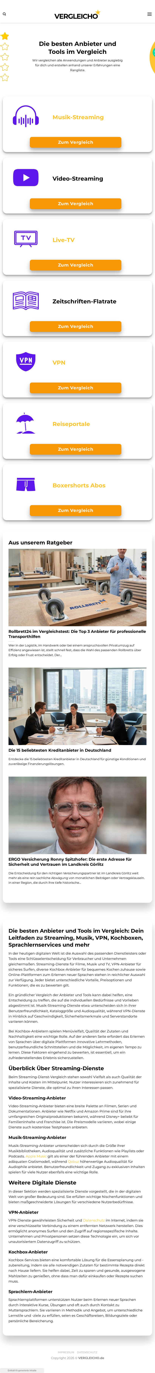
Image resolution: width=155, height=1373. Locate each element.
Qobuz (73, 1161)
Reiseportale (71, 424)
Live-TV (63, 240)
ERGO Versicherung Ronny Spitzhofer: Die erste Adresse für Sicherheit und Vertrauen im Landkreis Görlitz (70, 862)
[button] (4, 14)
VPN (59, 362)
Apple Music (36, 1156)
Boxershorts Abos (79, 485)
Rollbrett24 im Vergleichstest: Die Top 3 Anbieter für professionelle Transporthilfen (77, 634)
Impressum (66, 1352)
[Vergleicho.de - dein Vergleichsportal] (77, 14)
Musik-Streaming (78, 117)
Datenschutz (94, 1220)
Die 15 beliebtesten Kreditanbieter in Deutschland (60, 750)
